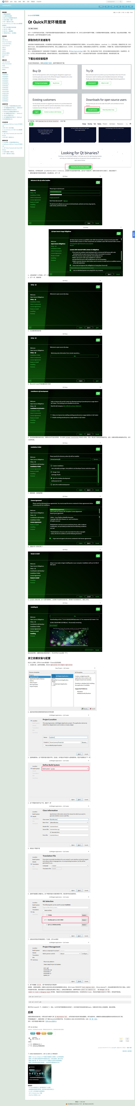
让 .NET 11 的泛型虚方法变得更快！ (37, 1091)
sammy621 (6, 5)
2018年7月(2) (5, 97)
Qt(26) (3, 65)
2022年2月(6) (5, 87)
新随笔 (113, 6)
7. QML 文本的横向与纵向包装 (9, 27)
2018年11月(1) (5, 93)
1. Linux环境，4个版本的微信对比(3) (10, 142)
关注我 (38, 1033)
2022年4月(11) (5, 84)
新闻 (20, 1)
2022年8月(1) (5, 78)
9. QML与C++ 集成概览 (7, 31)
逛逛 (51, 1053)
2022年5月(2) (5, 82)
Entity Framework (6, 41)
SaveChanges (6, 45)
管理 (130, 6)
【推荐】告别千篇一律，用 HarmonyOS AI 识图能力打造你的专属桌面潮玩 (45, 1060)
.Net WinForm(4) (6, 62)
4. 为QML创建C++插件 (7, 19)
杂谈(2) (3, 69)
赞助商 (33, 1)
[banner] (5, 2)
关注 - (38, 1038)
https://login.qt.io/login (77, 51)
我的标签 (4, 36)
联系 (119, 6)
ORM (4, 49)
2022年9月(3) (5, 76)
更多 (3, 56)
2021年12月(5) (5, 91)
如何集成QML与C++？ (37, 1044)
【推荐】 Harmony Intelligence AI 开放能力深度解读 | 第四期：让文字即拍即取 (46, 1056)
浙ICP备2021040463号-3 (88, 1104)
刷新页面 (125, 1051)
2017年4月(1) (5, 100)
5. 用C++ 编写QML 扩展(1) (8, 153)
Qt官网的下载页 (47, 63)
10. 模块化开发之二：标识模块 (9, 33)
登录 (46, 1053)
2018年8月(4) (5, 95)
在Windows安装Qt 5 (51, 1021)
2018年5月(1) (5, 99)
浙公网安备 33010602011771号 (75, 1104)
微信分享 (50, 1033)
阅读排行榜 (5, 104)
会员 (11, 1)
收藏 (128, 1047)
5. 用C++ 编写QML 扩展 (7, 21)
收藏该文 (44, 1033)
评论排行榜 (5, 122)
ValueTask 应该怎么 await (34, 1095)
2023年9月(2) (5, 74)
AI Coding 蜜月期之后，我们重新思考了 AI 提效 (39, 1087)
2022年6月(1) (5, 80)
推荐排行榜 (5, 140)
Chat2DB (39, 1)
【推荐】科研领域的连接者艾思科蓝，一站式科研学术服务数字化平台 (43, 1062)
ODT (4, 51)
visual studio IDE (6, 43)
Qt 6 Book (35, 1027)
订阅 (125, 6)
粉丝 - (34, 1038)
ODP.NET (5, 40)
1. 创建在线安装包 (6, 14)
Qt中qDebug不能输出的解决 (39, 1045)
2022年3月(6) (5, 85)
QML (4, 47)
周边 (15, 1)
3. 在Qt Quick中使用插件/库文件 (9, 18)
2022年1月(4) (5, 89)
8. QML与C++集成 (6, 29)
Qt (31, 1027)
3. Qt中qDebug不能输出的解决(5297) (10, 111)
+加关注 (29, 1041)
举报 (130, 1047)
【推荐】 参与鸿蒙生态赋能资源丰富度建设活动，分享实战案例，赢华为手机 (45, 1058)
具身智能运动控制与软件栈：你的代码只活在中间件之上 (41, 1089)
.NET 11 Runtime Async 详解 (35, 1093)
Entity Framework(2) (6, 63)
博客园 (101, 6)
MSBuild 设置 (6, 53)
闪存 (28, 1)
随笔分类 (4, 60)
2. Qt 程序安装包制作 (7, 16)
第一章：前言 (93, 1019)
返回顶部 (129, 1051)
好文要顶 (33, 1033)
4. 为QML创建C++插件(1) (8, 151)
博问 (24, 1)
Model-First (5, 55)
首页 (107, 6)
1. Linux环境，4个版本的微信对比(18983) (11, 106)
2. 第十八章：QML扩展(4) (8, 127)
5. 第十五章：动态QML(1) (8, 137)
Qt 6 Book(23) (5, 67)
